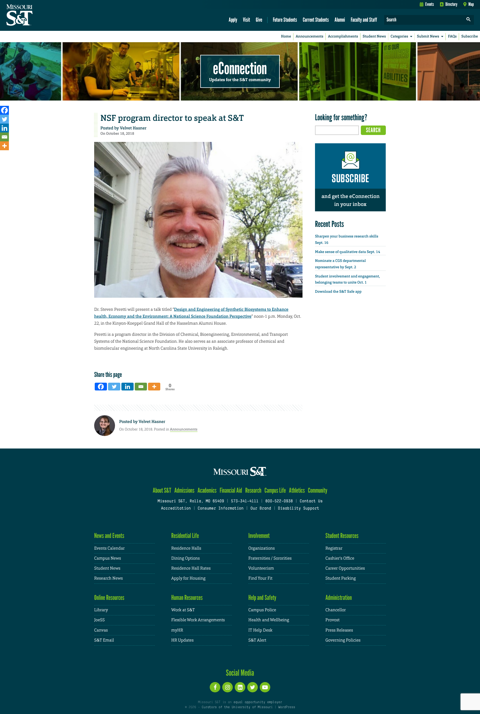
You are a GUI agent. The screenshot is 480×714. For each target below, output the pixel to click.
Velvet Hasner (133, 128)
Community (317, 490)
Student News (374, 36)
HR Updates (182, 640)
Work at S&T (183, 610)
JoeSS (99, 620)
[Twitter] (4, 119)
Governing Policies (343, 640)
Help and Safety (262, 597)
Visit (246, 19)
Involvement (259, 536)
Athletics (297, 490)
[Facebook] (4, 110)
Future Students (285, 19)
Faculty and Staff (364, 19)
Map (471, 4)
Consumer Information (220, 509)
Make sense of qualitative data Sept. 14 (347, 252)
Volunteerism (261, 568)
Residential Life (185, 536)
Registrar (334, 548)
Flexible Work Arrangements (198, 620)
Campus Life (275, 490)
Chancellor (336, 610)
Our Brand (260, 509)
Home (286, 36)
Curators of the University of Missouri (237, 707)
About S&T (162, 490)
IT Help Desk (260, 630)
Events (429, 4)
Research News (108, 578)
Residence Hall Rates (191, 568)
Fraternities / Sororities (270, 558)
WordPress (286, 707)
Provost (333, 620)
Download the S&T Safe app (338, 291)
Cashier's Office (340, 558)
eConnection (240, 68)
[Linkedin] (4, 128)
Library (101, 610)
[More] (4, 145)
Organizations (261, 548)
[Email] (4, 136)
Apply (233, 19)
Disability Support (298, 509)
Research (253, 490)
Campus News (107, 558)
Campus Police (262, 610)
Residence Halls (186, 548)
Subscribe (469, 36)
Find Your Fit (260, 578)
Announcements (309, 36)
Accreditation (176, 509)
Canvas (101, 630)
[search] (468, 20)
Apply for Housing (188, 578)
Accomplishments (343, 36)
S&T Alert (257, 640)
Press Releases (339, 630)
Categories (399, 36)
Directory (452, 4)
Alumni (339, 19)
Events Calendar (109, 548)
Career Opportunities (345, 568)
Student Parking (341, 578)
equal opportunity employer (257, 702)
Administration (339, 597)
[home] (37, 15)
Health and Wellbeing (268, 620)
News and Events (109, 536)
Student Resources (342, 536)
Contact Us (311, 501)
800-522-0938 (279, 501)
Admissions (184, 490)
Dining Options (185, 558)
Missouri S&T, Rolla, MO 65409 (191, 501)
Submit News (428, 36)
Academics (207, 490)
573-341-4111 (244, 501)
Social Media (240, 673)
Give (259, 19)
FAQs (452, 36)
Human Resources (187, 597)
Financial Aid (231, 490)
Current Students (316, 19)
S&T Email (104, 640)
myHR (177, 630)
